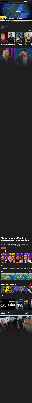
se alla (30, 30)
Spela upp (4, 247)
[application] (16, 13)
